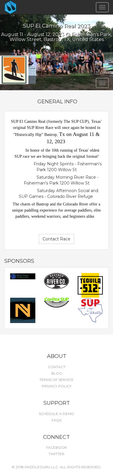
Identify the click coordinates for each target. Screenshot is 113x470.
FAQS (56, 420)
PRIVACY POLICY (57, 386)
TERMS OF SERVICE (56, 379)
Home (20, 7)
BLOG (56, 373)
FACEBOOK (56, 447)
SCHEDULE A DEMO (56, 414)
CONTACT (56, 367)
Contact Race (56, 239)
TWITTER (56, 454)
